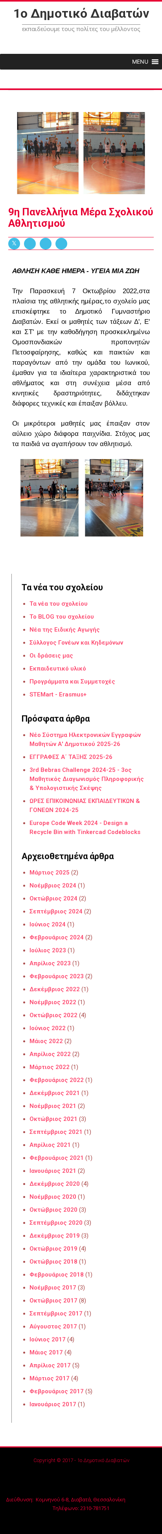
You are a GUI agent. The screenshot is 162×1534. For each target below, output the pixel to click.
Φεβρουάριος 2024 (56, 937)
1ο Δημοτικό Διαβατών (81, 13)
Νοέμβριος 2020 (52, 1196)
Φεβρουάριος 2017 (56, 1391)
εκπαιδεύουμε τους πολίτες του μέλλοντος (81, 29)
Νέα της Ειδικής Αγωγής (64, 629)
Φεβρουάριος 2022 (56, 1080)
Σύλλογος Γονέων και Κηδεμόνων (76, 642)
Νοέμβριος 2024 (52, 885)
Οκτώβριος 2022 (53, 1015)
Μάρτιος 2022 (49, 1067)
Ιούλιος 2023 (47, 950)
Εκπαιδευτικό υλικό (57, 668)
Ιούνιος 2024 (47, 924)
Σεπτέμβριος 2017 (56, 1313)
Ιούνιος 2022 (47, 1028)
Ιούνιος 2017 (47, 1339)
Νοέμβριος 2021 (52, 1106)
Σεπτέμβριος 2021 (56, 1131)
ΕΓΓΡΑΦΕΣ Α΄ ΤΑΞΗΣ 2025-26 (70, 757)
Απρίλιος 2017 (50, 1365)
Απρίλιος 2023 (50, 963)
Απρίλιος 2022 (50, 1054)
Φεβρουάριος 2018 (56, 1274)
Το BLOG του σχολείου (61, 616)
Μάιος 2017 (46, 1352)
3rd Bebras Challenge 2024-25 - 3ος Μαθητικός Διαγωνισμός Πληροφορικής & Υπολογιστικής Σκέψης (86, 779)
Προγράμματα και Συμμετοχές (72, 681)
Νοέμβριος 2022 (52, 1002)
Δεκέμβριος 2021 (54, 1093)
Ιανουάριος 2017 (52, 1404)
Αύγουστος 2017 (53, 1326)
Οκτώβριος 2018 (53, 1261)
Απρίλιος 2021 (50, 1144)
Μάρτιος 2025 (49, 872)
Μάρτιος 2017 (49, 1378)
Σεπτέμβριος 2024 (56, 911)
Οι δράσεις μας (51, 655)
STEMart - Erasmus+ (58, 694)
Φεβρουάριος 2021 (56, 1157)
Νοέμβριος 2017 (52, 1287)
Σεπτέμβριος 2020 (56, 1222)
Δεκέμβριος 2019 (54, 1235)
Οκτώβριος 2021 (53, 1118)
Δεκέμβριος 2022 (54, 989)
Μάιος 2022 (46, 1041)
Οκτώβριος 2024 (53, 898)
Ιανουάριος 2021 (52, 1170)
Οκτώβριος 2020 (53, 1209)
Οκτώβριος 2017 (53, 1300)
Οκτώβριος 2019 (53, 1248)
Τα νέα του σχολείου (58, 603)
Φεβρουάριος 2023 (56, 976)
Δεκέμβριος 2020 (54, 1183)
